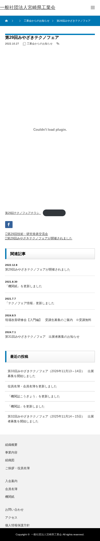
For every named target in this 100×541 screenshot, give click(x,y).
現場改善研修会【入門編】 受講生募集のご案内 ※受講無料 (48, 320)
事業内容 (11, 452)
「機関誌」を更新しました (26, 406)
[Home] (7, 21)
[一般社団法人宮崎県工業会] (27, 7)
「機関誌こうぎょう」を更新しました (34, 396)
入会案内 (11, 481)
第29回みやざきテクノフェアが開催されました (39, 238)
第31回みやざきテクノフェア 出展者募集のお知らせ (42, 336)
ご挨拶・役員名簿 (17, 468)
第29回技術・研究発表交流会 (27, 234)
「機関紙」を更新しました (23, 286)
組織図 (9, 460)
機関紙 (9, 497)
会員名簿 (11, 489)
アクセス (11, 517)
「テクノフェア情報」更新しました (29, 303)
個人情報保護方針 (17, 525)
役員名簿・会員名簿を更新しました (32, 386)
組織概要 (11, 445)
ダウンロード (54, 212)
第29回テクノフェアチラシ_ (23, 212)
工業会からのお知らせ (40, 43)
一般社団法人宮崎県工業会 (46, 534)
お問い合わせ (14, 509)
